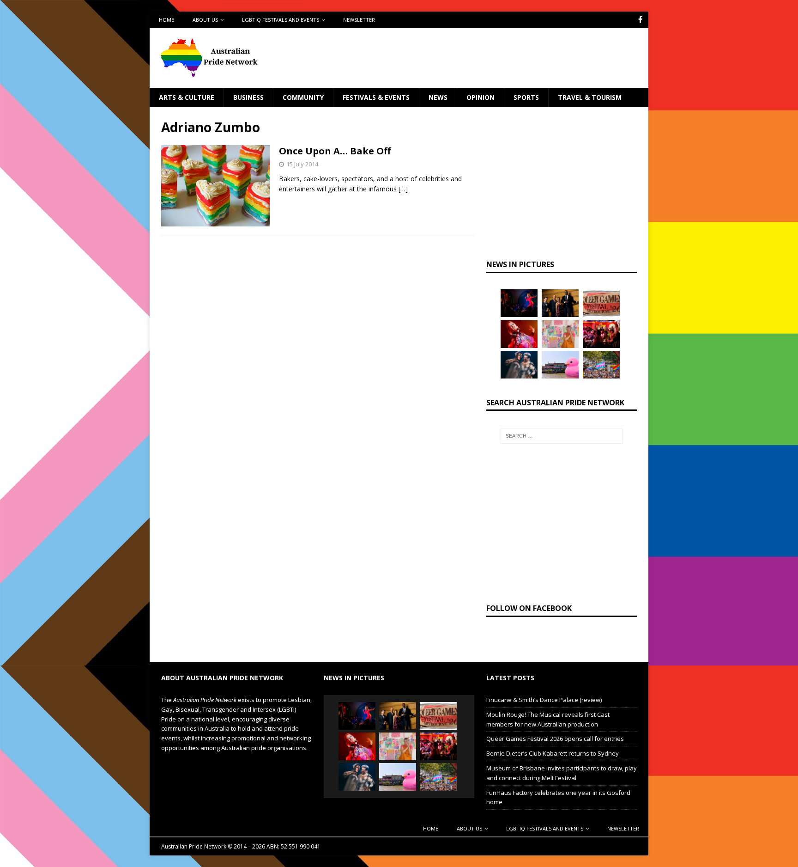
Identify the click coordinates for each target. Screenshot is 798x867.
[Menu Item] (640, 20)
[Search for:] (561, 436)
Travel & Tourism (590, 97)
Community (303, 97)
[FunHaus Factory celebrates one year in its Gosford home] (601, 334)
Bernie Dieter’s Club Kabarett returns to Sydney (552, 753)
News (438, 97)
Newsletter (359, 19)
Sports (526, 97)
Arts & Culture (186, 97)
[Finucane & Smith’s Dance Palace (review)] (519, 303)
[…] (403, 188)
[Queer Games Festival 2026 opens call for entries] (601, 303)
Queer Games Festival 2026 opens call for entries (555, 738)
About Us (205, 19)
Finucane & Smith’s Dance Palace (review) (544, 700)
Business (248, 97)
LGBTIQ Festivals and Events (280, 19)
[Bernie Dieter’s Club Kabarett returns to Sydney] (519, 334)
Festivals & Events (376, 97)
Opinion (480, 97)
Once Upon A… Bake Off (335, 151)
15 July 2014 (302, 164)
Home (166, 19)
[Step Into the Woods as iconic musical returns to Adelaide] (519, 365)
